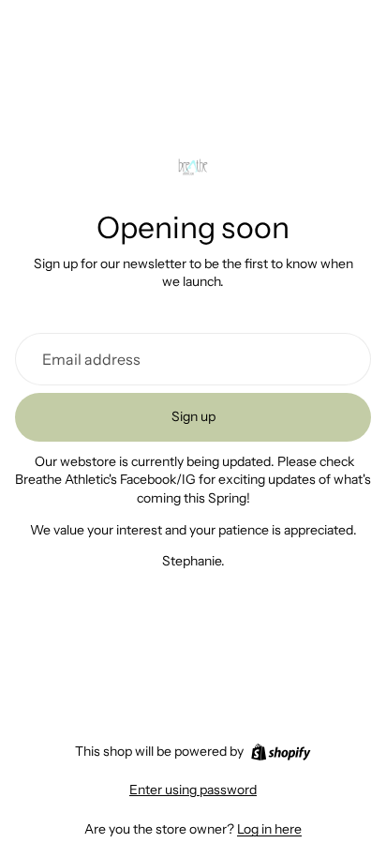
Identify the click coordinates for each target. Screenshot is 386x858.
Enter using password (193, 789)
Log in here (269, 828)
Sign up (193, 416)
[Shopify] (280, 752)
